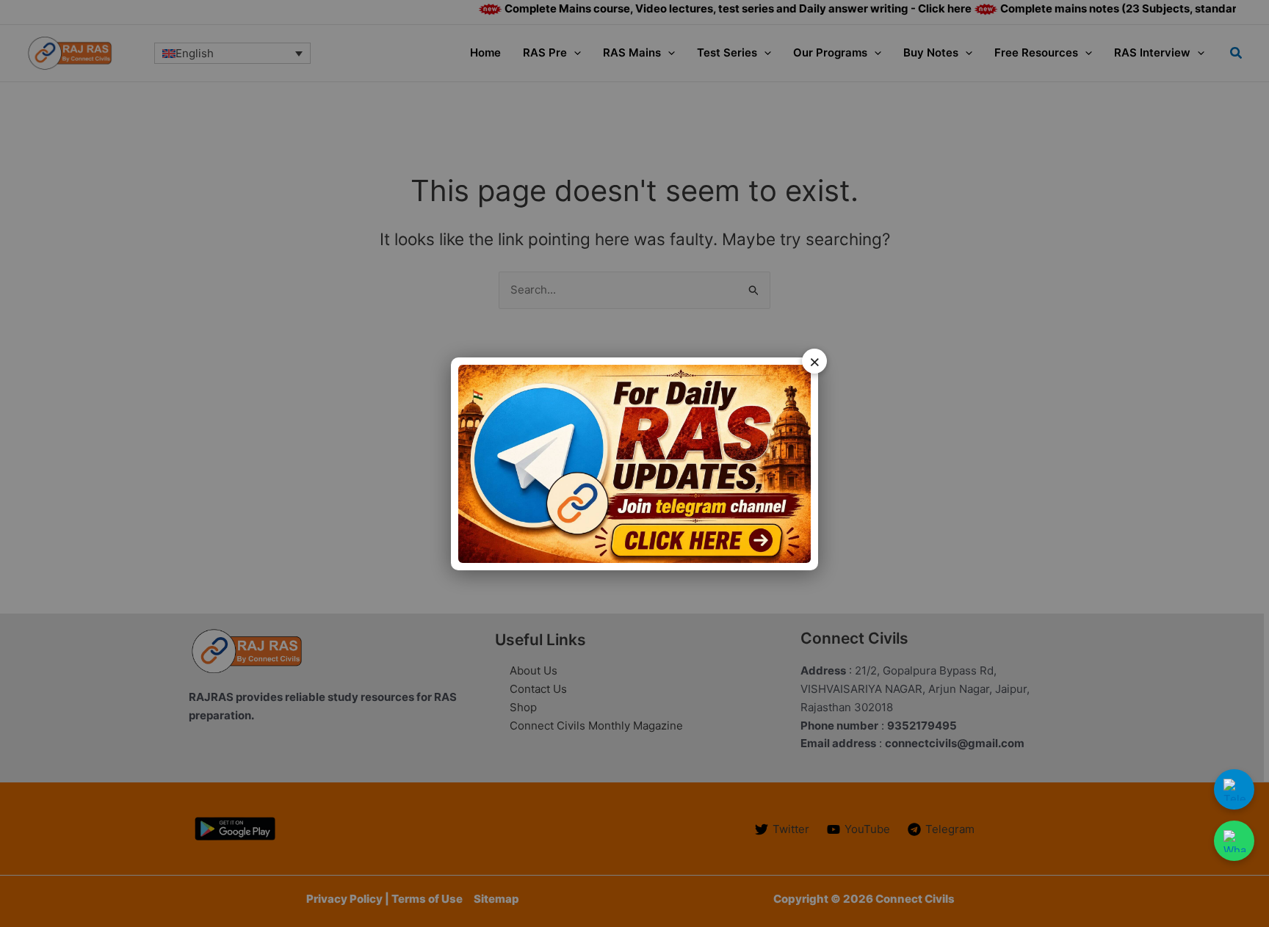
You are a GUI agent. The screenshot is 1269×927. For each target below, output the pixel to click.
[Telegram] (1234, 789)
